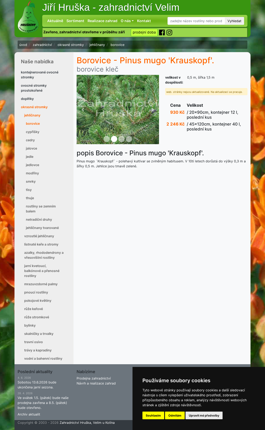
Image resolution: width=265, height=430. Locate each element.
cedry (30, 140)
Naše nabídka (37, 62)
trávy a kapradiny (38, 350)
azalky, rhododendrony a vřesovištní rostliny (44, 255)
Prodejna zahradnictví (94, 378)
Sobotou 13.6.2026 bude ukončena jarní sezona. (37, 382)
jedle (29, 157)
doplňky (27, 99)
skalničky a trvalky (38, 334)
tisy (29, 190)
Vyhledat (234, 21)
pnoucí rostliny (36, 292)
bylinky (30, 325)
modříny (32, 173)
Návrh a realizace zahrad (96, 383)
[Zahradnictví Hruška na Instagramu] (169, 32)
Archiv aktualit (29, 414)
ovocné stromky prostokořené (34, 87)
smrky (31, 181)
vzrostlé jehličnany (39, 236)
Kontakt (144, 21)
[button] (83, 109)
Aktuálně (55, 21)
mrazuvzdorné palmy (41, 284)
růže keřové (33, 309)
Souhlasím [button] (153, 415)
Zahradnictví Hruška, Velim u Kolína (87, 422)
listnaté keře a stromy (41, 244)
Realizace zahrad (102, 21)
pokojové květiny (37, 300)
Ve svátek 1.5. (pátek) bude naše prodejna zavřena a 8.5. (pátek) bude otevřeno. (43, 401)
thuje (30, 198)
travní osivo (33, 342)
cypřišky (32, 132)
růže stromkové (36, 317)
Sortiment (75, 21)
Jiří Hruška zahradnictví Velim (110, 7)
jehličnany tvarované (42, 228)
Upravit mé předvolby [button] (204, 415)
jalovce (31, 148)
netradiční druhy (39, 219)
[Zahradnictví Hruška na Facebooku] (162, 32)
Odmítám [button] (174, 415)
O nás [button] (126, 21)
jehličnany (32, 115)
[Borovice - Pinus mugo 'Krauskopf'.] (118, 109)
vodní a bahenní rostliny (43, 358)
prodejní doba (144, 32)
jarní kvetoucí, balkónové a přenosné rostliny (41, 271)
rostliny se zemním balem (41, 208)
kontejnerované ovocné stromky (39, 74)
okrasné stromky (34, 107)
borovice (33, 123)
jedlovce (32, 165)
